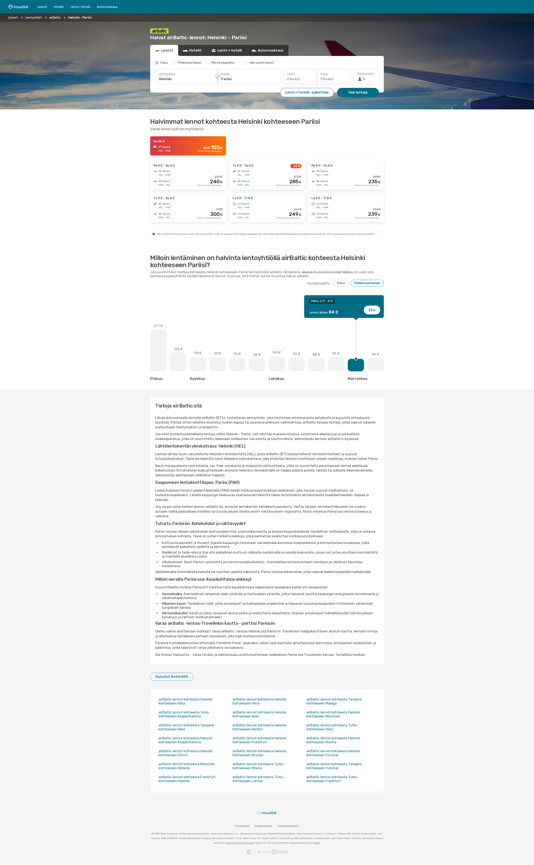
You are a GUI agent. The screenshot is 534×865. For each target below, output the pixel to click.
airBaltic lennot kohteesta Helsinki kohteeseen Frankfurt (259, 740)
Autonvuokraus (107, 7)
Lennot (42, 7)
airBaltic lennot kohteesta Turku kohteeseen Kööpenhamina (184, 714)
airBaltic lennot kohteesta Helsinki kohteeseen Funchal (333, 753)
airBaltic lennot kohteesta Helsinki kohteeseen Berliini (259, 727)
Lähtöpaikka (167, 74)
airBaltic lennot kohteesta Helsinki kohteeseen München (333, 714)
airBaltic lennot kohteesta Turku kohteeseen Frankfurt (331, 779)
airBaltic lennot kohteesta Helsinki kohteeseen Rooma (333, 740)
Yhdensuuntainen (367, 283)
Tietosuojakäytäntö (288, 826)
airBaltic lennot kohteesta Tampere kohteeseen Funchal (334, 766)
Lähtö (291, 74)
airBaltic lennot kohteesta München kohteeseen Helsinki (187, 766)
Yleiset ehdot (242, 826)
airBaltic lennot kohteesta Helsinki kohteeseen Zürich (185, 753)
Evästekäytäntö (263, 826)
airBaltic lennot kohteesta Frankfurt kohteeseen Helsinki (187, 779)
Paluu (324, 74)
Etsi (372, 310)
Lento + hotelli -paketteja (307, 92)
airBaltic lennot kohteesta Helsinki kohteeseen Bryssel (259, 753)
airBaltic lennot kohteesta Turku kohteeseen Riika (331, 727)
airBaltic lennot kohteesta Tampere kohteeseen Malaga (334, 701)
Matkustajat (365, 74)
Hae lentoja (358, 92)
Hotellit (59, 7)
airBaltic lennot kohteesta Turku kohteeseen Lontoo (258, 779)
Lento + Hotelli (80, 7)
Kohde (225, 74)
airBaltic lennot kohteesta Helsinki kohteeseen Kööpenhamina (185, 740)
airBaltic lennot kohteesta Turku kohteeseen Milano (258, 766)
